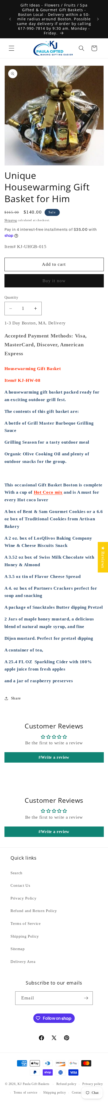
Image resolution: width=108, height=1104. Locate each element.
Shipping (10, 220)
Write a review (55, 757)
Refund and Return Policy (33, 910)
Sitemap (17, 948)
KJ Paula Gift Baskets (34, 1084)
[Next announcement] (98, 19)
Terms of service (25, 1092)
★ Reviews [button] (102, 557)
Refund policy (66, 1084)
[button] (11, 48)
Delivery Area (23, 961)
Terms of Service (25, 923)
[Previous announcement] (10, 19)
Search (16, 873)
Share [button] (16, 698)
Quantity (11, 297)
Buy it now (54, 280)
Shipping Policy (24, 936)
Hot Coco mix (48, 492)
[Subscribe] (86, 998)
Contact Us (20, 885)
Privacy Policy (23, 898)
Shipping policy (54, 1092)
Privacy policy (92, 1084)
